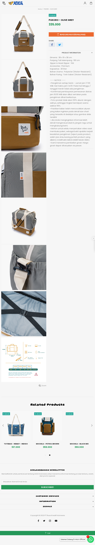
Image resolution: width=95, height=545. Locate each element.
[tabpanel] (16, 432)
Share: (51, 41)
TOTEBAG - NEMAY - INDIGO (16, 444)
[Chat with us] (89, 539)
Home (40, 9)
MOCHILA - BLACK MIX (79, 444)
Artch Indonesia (16, 3)
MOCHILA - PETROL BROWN (47, 444)
